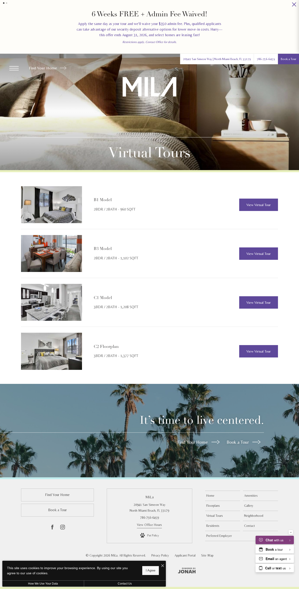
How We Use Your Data (43, 583)
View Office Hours (149, 525)
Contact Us (125, 583)
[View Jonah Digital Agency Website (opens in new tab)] (187, 571)
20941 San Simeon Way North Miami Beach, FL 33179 (149, 507)
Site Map (207, 555)
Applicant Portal (185, 555)
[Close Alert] (294, 5)
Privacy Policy (160, 555)
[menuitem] (222, 496)
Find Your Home (43, 67)
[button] (3, 3)
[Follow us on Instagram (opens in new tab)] (62, 528)
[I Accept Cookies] (162, 566)
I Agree (150, 570)
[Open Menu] (14, 68)
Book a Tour (238, 442)
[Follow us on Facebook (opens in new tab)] (52, 528)
